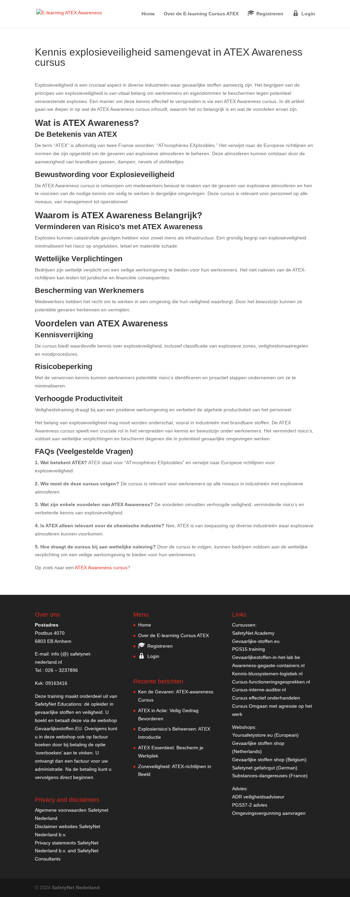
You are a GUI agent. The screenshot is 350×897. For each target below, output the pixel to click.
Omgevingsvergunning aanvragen (269, 813)
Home (148, 13)
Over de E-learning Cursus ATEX (201, 13)
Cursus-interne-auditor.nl (259, 689)
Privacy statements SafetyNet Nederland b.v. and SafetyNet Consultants (66, 851)
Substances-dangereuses (259, 775)
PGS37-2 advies (249, 805)
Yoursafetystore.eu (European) (265, 735)
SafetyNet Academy (253, 633)
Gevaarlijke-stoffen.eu (256, 641)
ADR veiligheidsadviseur (258, 796)
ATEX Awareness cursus (101, 567)
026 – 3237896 (61, 670)
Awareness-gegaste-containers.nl (268, 665)
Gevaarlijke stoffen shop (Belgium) (269, 759)
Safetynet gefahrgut (253, 767)
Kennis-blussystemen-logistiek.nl (267, 673)
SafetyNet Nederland (76, 887)
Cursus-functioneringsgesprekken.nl (271, 682)
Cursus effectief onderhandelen (266, 698)
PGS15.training (249, 649)
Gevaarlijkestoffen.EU (58, 728)
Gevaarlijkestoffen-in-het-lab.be (266, 657)
